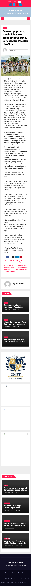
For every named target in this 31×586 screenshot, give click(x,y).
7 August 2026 (9, 492)
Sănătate (3, 582)
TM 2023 (16, 582)
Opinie (22, 578)
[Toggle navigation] (28, 18)
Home (2, 578)
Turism (5, 485)
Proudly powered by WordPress (10, 572)
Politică (27, 578)
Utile (25, 582)
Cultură (13, 578)
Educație (18, 578)
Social (4, 28)
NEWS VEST (15, 10)
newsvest (13, 48)
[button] (25, 18)
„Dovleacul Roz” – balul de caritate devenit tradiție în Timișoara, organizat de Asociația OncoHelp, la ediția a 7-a (9, 267)
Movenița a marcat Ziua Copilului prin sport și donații (15, 324)
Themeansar (15, 575)
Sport (12, 582)
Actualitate (7, 503)
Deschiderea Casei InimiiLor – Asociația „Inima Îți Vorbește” (13, 307)
